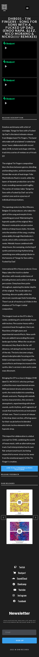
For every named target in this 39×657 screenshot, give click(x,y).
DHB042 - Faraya (19, 502)
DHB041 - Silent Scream (19, 531)
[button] (27, 8)
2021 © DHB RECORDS (19, 649)
